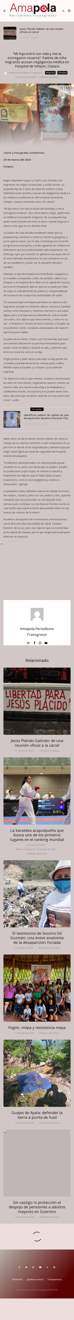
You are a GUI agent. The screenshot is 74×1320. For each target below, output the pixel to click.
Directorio (18, 1279)
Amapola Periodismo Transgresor (25, 72)
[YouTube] (40, 1267)
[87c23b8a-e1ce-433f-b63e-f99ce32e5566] (11, 419)
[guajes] (37, 1073)
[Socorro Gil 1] (37, 893)
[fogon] (37, 988)
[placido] (9, 33)
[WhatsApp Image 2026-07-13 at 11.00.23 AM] (37, 1163)
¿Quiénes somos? (35, 1279)
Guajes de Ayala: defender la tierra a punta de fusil (37, 1114)
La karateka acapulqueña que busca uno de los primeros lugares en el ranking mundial (37, 835)
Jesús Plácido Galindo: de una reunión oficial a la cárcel (41, 30)
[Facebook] (19, 1267)
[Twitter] (26, 1267)
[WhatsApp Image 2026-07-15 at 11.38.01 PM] (37, 791)
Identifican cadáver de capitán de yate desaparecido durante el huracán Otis (46, 416)
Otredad (62, 72)
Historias (50, 72)
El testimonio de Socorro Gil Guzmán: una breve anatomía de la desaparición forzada (37, 938)
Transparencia (54, 1279)
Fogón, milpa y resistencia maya (37, 1027)
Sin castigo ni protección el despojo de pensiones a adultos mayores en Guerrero (37, 1207)
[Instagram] (33, 1267)
